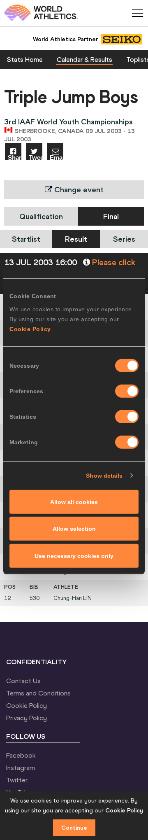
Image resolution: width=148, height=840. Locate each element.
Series (124, 239)
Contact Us (23, 681)
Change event (78, 189)
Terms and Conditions (38, 693)
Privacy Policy (26, 718)
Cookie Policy (30, 328)
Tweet (35, 157)
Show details (104, 475)
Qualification (41, 216)
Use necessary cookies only (74, 555)
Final (111, 216)
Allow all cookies (74, 501)
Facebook (21, 755)
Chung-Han (72, 598)
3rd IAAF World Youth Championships (68, 121)
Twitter (17, 780)
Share (14, 157)
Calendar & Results (84, 59)
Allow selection (74, 528)
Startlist (26, 239)
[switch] (127, 390)
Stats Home (25, 59)
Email (56, 157)
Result (76, 239)
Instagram (20, 767)
